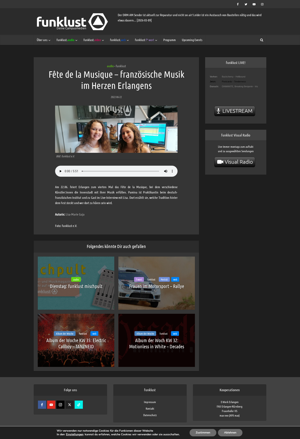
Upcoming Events (192, 40)
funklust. (65, 40)
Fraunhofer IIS (229, 411)
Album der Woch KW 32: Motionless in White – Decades (156, 343)
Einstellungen (74, 434)
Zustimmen (203, 433)
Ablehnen (230, 433)
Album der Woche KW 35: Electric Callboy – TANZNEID (76, 343)
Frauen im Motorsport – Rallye (156, 286)
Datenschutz (150, 415)
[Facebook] (42, 405)
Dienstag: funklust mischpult (76, 286)
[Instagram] (60, 405)
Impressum (150, 402)
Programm (169, 40)
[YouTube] (51, 405)
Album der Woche (64, 333)
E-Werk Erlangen (230, 402)
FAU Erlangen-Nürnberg (229, 406)
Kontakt (150, 408)
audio (110, 66)
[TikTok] (79, 405)
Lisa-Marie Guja (75, 214)
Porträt (164, 279)
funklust (144, 40)
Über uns (42, 40)
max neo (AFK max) (230, 415)
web (175, 279)
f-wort (139, 279)
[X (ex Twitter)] (70, 405)
